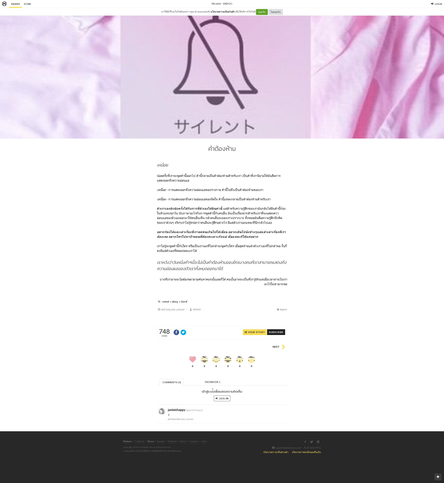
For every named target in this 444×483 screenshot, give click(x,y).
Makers (15, 4)
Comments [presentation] (171, 382)
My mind (216, 3)
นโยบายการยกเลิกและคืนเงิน (306, 452)
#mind (165, 301)
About (183, 441)
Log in (224, 398)
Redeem (172, 441)
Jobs (204, 441)
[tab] (172, 381)
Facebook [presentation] (212, 382)
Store (27, 4)
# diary (174, 301)
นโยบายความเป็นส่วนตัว (223, 11)
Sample (161, 441)
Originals (139, 441)
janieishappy (176, 410)
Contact (194, 441)
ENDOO (227, 3)
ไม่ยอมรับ (276, 11)
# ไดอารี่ (183, 301)
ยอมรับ (262, 11)
